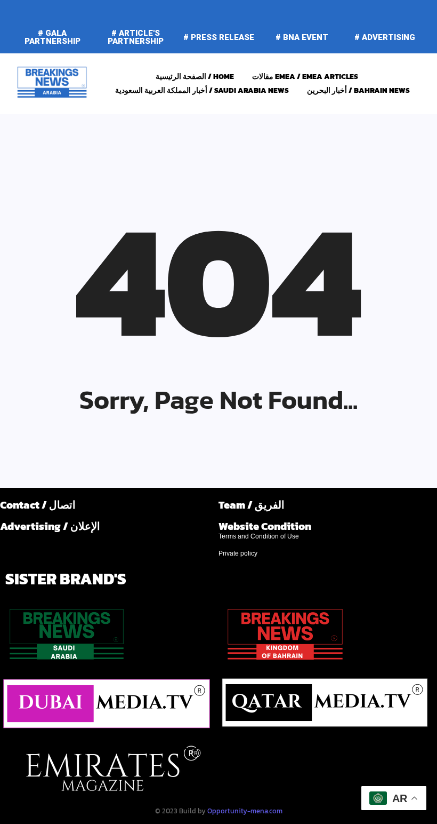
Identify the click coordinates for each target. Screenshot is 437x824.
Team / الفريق (251, 505)
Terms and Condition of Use (258, 536)
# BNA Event (302, 37)
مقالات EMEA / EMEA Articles (305, 76)
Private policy (237, 553)
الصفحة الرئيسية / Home (195, 76)
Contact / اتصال (38, 505)
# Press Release (218, 37)
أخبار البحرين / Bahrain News (358, 90)
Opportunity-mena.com (244, 811)
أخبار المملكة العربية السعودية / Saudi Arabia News (202, 90)
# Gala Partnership (52, 37)
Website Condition (264, 526)
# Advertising (384, 37)
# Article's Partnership (136, 37)
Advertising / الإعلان (50, 526)
